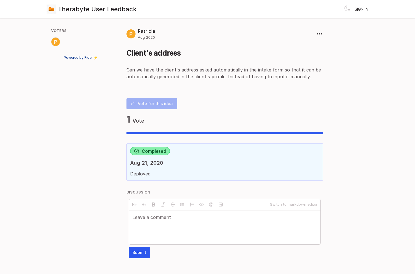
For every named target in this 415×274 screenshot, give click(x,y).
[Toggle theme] (347, 9)
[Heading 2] (134, 204)
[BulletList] (182, 204)
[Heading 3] (144, 204)
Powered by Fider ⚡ (81, 57)
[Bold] (153, 204)
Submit (139, 252)
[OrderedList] (192, 204)
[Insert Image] (221, 204)
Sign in (361, 9)
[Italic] (163, 204)
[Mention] (211, 204)
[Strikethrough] (173, 204)
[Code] (201, 204)
